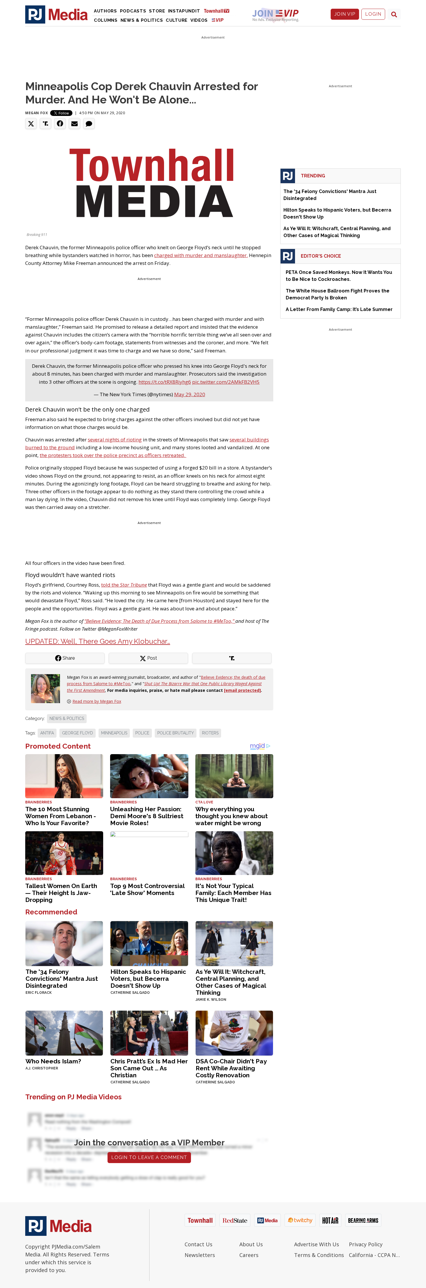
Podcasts (133, 11)
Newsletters (200, 1254)
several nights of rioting (115, 439)
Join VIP (344, 14)
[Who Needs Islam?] (64, 1032)
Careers (248, 1254)
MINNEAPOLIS (114, 733)
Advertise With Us (316, 1244)
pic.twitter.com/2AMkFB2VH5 (226, 382)
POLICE (142, 733)
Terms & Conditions (319, 1254)
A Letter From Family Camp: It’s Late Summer (339, 309)
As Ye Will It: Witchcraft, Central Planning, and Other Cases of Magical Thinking (231, 982)
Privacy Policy (366, 1244)
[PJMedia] (56, 14)
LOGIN (373, 14)
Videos (199, 20)
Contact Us (198, 1244)
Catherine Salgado (130, 993)
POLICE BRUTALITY (175, 733)
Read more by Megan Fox (96, 701)
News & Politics (142, 20)
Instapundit (184, 11)
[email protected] (242, 690)
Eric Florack (39, 993)
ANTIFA (47, 733)
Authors (105, 11)
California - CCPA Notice (375, 1254)
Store (157, 11)
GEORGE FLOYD (77, 733)
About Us (251, 1244)
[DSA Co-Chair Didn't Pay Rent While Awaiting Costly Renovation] (234, 1032)
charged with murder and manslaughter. (201, 255)
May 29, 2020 (189, 394)
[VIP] (217, 20)
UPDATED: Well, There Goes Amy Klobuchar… (97, 641)
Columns (106, 20)
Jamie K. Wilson (211, 1000)
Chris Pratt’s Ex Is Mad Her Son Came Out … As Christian (149, 1068)
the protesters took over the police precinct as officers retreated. (113, 455)
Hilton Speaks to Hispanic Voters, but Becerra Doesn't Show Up (148, 978)
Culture (176, 20)
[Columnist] (48, 688)
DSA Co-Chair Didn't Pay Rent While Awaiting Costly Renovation (231, 1068)
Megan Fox (36, 112)
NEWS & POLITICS (67, 718)
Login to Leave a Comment (149, 1157)
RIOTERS (210, 733)
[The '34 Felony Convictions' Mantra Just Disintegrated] (64, 943)
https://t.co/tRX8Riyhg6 (165, 382)
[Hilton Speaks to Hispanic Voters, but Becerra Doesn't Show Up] (149, 943)
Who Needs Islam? (53, 1061)
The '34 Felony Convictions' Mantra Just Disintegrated (62, 978)
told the (124, 584)
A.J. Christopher (42, 1068)
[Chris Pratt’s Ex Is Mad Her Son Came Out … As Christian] (149, 1032)
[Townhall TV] (219, 10)
